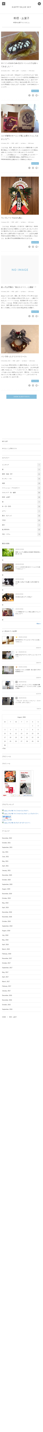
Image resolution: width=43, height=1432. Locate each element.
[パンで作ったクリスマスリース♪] (20, 339)
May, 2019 (5, 903)
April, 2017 (5, 977)
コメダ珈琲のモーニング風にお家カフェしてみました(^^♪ (27, 612)
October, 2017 (6, 963)
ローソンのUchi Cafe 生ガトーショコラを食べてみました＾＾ (27, 568)
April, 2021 (5, 866)
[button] (39, 4)
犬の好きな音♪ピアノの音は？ (23, 597)
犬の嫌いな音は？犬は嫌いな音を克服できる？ (27, 582)
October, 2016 (6, 1004)
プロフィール (6, 763)
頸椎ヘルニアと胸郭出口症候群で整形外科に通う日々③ (27, 553)
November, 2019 (7, 893)
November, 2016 (7, 1000)
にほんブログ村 (7, 820)
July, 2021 (5, 852)
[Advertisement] (21, 420)
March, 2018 (6, 949)
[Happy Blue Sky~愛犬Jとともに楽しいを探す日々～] (21, 7)
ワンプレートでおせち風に (11, 218)
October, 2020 (6, 880)
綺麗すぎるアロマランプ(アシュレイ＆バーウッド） (28, 655)
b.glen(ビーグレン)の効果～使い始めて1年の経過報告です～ (28, 670)
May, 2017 (5, 972)
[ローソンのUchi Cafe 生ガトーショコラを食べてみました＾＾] (20, 46)
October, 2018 (6, 921)
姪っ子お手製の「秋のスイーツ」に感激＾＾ (19, 287)
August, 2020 (6, 889)
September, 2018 (7, 926)
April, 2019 (5, 907)
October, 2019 (6, 898)
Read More (35, 90)
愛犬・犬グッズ (21, 515)
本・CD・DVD (21, 506)
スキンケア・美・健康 (21, 492)
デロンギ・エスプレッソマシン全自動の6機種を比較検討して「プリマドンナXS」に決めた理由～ (28, 686)
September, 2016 (7, 1009)
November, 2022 (7, 838)
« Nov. (4, 748)
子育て (21, 520)
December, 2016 (7, 995)
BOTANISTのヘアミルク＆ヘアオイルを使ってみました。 (27, 640)
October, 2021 (6, 843)
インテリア (20, 465)
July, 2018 (5, 935)
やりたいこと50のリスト (9, 448)
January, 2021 (6, 870)
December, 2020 (7, 875)
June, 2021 (5, 856)
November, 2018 (7, 917)
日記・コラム (21, 534)
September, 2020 (7, 884)
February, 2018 (6, 954)
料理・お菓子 (15, 70)
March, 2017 (6, 981)
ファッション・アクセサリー (20, 488)
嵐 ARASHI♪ (21, 529)
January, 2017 (6, 991)
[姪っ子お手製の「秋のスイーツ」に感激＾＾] (20, 269)
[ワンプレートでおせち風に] (20, 196)
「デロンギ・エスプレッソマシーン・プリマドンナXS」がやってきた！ (27, 701)
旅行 (20, 525)
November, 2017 (7, 958)
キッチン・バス (21, 478)
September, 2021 (7, 847)
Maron (24, 70)
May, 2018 (5, 940)
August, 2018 (6, 930)
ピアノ (20, 511)
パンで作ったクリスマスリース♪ (14, 357)
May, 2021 (5, 861)
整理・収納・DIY (21, 474)
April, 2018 (5, 944)
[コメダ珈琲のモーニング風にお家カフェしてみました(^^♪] (20, 118)
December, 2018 (7, 912)
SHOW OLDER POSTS (22, 396)
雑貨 (21, 483)
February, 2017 (6, 986)
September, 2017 (7, 967)
